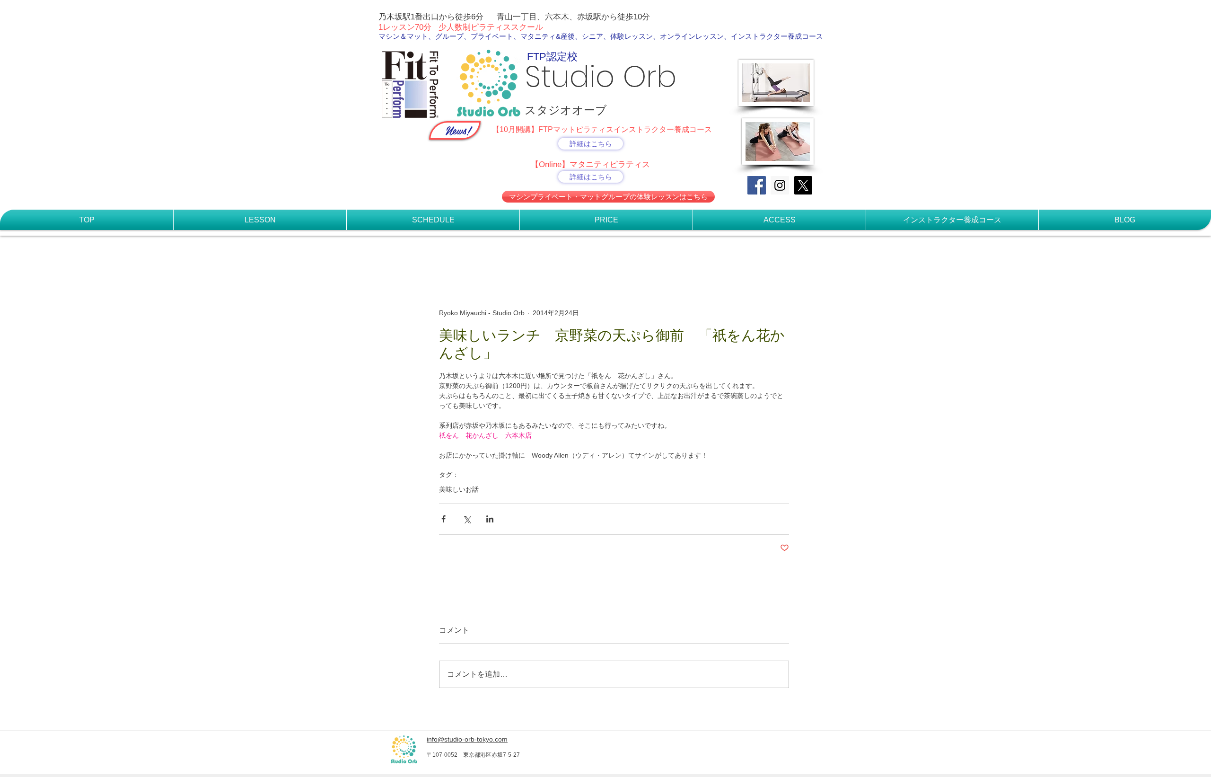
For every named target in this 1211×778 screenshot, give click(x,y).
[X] (803, 185)
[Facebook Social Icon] (756, 185)
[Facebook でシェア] (443, 518)
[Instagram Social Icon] (780, 185)
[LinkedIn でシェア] (489, 518)
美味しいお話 (459, 489)
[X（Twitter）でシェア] (466, 518)
